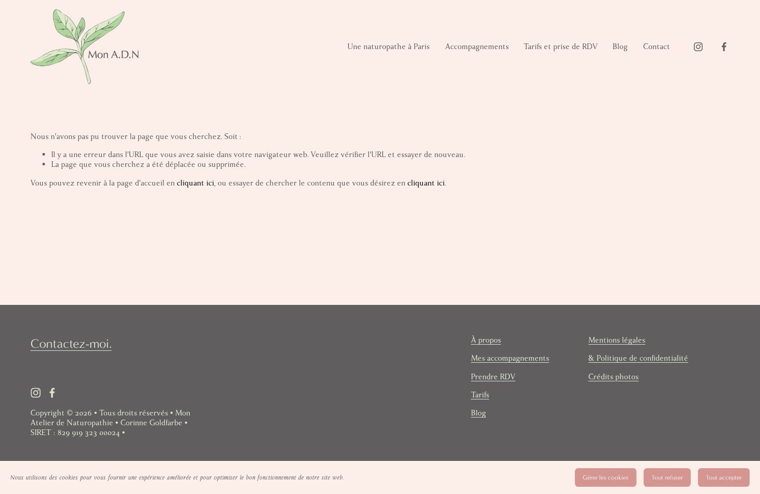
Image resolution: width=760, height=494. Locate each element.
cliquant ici (195, 183)
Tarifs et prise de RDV (561, 46)
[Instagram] (698, 46)
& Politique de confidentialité (638, 358)
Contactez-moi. (71, 343)
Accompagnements (477, 46)
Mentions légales (616, 340)
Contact (656, 46)
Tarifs (480, 395)
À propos (486, 340)
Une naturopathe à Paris (388, 46)
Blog (620, 46)
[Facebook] (724, 46)
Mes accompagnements (510, 358)
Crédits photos (613, 377)
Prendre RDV (493, 377)
